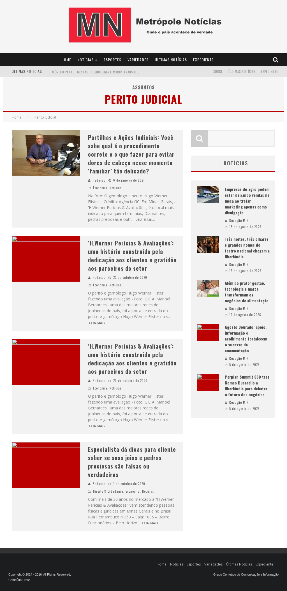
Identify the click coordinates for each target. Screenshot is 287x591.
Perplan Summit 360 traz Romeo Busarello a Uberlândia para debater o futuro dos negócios (247, 385)
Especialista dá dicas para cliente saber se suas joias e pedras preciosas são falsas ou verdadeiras (132, 462)
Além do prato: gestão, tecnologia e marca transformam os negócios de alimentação (122, 72)
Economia (100, 188)
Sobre (218, 71)
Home (66, 59)
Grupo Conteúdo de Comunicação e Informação (246, 574)
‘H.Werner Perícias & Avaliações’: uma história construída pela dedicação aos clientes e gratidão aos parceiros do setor (132, 255)
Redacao (99, 180)
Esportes (112, 59)
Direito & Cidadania (108, 491)
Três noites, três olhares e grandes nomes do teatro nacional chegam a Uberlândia (247, 247)
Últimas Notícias (171, 59)
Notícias (85, 59)
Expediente (203, 59)
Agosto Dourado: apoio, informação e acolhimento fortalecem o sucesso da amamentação (246, 338)
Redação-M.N (239, 220)
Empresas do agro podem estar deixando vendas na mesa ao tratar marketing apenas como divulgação (247, 200)
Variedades (138, 59)
